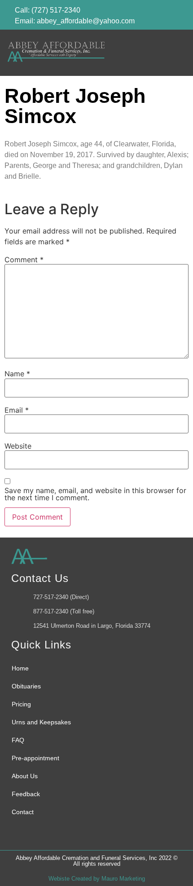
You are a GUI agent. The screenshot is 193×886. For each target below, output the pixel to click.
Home (20, 668)
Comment (24, 259)
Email (16, 410)
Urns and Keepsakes (41, 722)
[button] (172, 53)
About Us (25, 776)
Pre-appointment (35, 758)
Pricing (21, 704)
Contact (23, 811)
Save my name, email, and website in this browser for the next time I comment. (95, 494)
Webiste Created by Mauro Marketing (96, 878)
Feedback (26, 794)
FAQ (18, 740)
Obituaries (26, 686)
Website (17, 446)
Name (17, 373)
